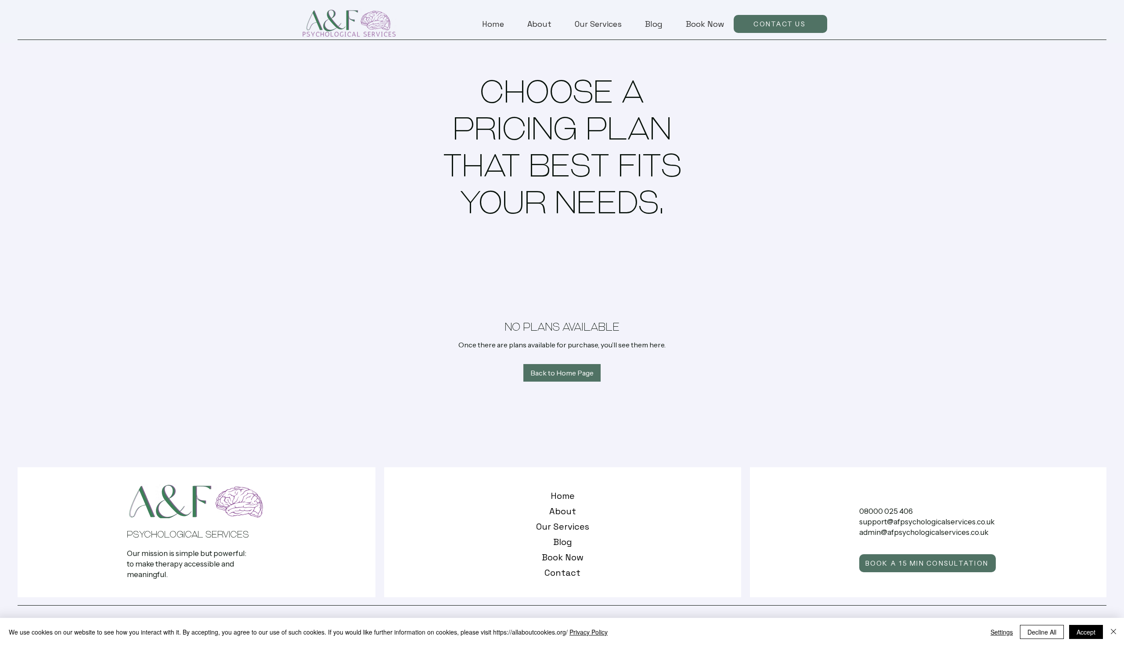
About (562, 511)
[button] (593, 24)
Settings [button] (1002, 632)
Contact (562, 572)
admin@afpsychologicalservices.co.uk (923, 532)
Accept (1086, 632)
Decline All (1041, 632)
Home (563, 496)
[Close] (1113, 632)
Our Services (562, 526)
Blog (562, 542)
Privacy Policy (588, 632)
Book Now (563, 557)
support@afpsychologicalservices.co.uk (926, 521)
